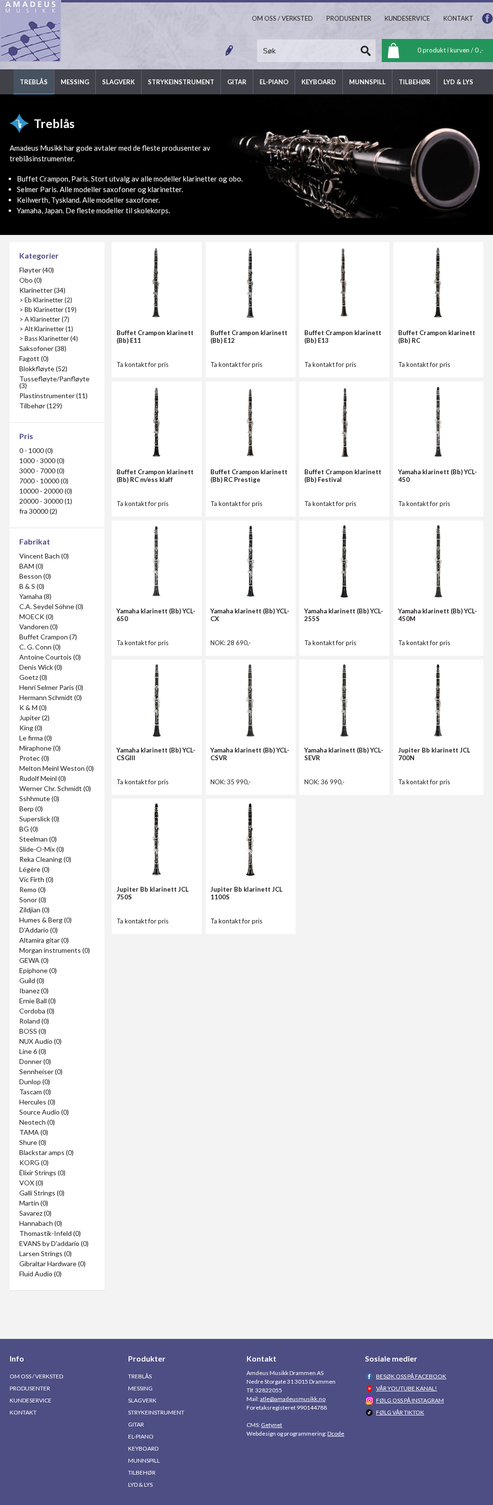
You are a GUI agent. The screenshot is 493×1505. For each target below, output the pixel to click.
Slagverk (142, 1400)
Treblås (140, 1376)
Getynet (271, 1424)
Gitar (136, 1424)
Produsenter (30, 1388)
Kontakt (23, 1412)
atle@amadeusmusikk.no (292, 1398)
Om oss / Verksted (36, 1376)
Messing (140, 1388)
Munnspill (144, 1460)
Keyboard (143, 1448)
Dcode (335, 1433)
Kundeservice (31, 1400)
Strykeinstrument (156, 1412)
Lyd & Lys (140, 1484)
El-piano (141, 1436)
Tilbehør (142, 1472)
